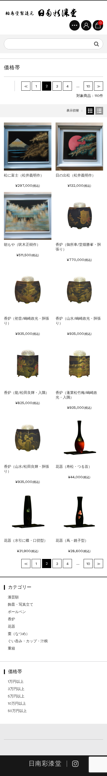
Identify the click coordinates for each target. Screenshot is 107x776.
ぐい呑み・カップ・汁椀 (28, 641)
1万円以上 (16, 681)
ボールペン (17, 612)
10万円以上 (17, 703)
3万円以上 (16, 689)
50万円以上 (17, 711)
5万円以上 (16, 696)
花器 (11, 626)
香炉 (11, 619)
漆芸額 (13, 597)
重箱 (11, 648)
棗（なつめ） (19, 634)
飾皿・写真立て (20, 604)
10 (88, 86)
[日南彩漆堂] (41, 12)
